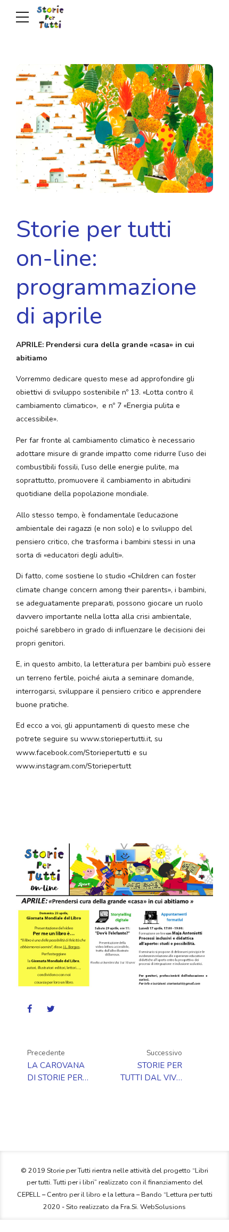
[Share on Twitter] (51, 1009)
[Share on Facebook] (29, 1009)
